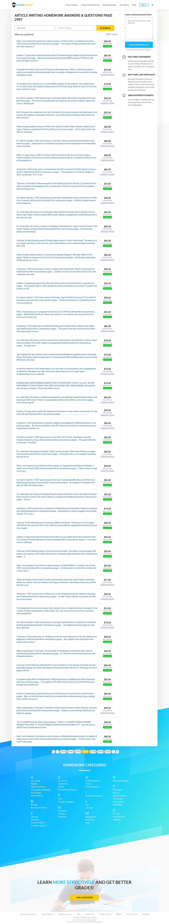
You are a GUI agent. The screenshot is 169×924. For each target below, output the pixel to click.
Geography (62, 811)
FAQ (134, 5)
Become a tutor (65, 914)
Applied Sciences (38, 787)
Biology (34, 805)
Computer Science (38, 826)
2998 (93, 751)
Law (87, 805)
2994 (63, 751)
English (61, 787)
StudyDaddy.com (90, 918)
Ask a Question (109, 5)
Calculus (34, 817)
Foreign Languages (66, 802)
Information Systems (94, 796)
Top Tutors (124, 5)
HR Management (92, 787)
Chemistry (35, 820)
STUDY (24, 5)
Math (87, 823)
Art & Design (36, 793)
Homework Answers (90, 5)
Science (116, 814)
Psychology (117, 805)
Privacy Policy (105, 914)
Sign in (144, 4)
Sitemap (145, 914)
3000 (108, 751)
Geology (61, 814)
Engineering (63, 784)
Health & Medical (92, 781)
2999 (100, 751)
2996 (78, 751)
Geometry (62, 817)
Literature (89, 808)
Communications (38, 823)
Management (90, 817)
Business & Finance (39, 808)
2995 (71, 751)
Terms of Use (131, 914)
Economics (63, 781)
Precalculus (117, 799)
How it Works (72, 5)
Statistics (117, 820)
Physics (116, 793)
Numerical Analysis (121, 781)
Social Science (119, 817)
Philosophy (117, 790)
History (88, 784)
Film (60, 799)
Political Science (120, 796)
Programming (118, 802)
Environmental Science (67, 790)
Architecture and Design (41, 790)
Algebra (34, 784)
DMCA (118, 914)
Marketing (89, 820)
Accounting (35, 781)
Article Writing (37, 796)
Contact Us (90, 914)
